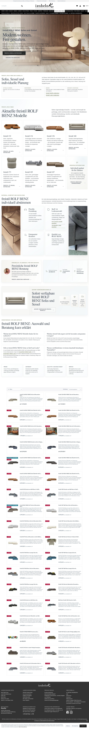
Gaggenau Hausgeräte (27, 695)
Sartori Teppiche (26, 700)
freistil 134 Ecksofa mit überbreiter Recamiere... (69, 647)
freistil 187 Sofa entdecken (52, 186)
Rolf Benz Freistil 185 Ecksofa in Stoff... (67, 600)
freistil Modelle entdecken (13, 53)
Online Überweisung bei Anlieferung (8, 711)
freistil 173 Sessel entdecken (9, 186)
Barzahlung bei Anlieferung (6, 713)
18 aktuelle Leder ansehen (56, 226)
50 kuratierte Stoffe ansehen (57, 222)
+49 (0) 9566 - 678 (28, 714)
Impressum (68, 697)
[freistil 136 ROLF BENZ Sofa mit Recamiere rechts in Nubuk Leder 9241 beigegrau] (51, 399)
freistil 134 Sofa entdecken (30, 150)
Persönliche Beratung (13, 57)
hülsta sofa (3, 695)
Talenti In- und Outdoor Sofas (7, 700)
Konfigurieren (83, 725)
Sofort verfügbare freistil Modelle (42, 310)
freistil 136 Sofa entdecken (52, 150)
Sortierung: (65, 389)
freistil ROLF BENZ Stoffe (25, 352)
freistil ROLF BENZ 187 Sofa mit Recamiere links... (30, 506)
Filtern (10, 389)
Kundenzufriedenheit (48, 692)
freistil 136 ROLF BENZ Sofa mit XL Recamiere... (31, 426)
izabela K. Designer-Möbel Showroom (73, 700)
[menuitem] (12, 6)
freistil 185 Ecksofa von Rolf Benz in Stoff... (30, 489)
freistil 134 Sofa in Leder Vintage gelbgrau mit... (69, 631)
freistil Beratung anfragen (20, 279)
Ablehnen (68, 725)
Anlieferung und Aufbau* (49, 698)
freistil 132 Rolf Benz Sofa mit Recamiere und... (69, 615)
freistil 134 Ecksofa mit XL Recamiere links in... (30, 663)
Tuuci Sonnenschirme (27, 694)
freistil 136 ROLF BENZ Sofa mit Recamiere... (68, 394)
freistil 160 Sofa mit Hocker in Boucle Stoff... (68, 536)
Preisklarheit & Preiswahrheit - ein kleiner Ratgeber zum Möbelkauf (54, 696)
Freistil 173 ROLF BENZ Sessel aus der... (29, 631)
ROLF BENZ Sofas (4, 692)
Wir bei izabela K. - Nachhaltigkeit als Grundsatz (75, 701)
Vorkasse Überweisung (5, 710)
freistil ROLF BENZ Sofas (6, 694)
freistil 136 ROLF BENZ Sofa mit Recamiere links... (30, 395)
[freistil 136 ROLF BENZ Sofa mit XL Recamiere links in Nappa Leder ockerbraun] (51, 431)
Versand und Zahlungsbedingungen (51, 700)
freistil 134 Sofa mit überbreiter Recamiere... (68, 584)
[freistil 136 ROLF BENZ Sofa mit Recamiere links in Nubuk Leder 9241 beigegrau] (13, 399)
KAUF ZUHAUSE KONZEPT (50, 694)
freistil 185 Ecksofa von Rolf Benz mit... (29, 600)
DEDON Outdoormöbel (27, 692)
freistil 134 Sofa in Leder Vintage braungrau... (30, 647)
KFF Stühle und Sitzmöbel (28, 698)
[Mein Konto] (80, 6)
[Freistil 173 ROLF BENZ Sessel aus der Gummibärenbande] (13, 637)
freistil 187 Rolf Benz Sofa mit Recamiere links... (31, 521)
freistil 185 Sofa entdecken (30, 186)
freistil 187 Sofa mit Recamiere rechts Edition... (31, 536)
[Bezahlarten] (3, 708)
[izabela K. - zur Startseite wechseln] (44, 6)
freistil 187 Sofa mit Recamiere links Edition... (68, 521)
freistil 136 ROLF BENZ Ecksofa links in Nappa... (69, 442)
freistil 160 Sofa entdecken (74, 148)
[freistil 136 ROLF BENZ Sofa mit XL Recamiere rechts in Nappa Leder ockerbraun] (13, 431)
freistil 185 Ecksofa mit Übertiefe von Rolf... (30, 615)
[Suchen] (22, 6)
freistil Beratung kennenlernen (76, 182)
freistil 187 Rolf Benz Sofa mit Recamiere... (68, 505)
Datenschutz (68, 695)
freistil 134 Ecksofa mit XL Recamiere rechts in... (69, 663)
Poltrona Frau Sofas (5, 698)
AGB (67, 694)
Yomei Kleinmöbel (26, 697)
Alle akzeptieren (75, 725)
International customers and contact (73, 703)
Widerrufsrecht (69, 698)
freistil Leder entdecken (52, 95)
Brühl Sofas (3, 697)
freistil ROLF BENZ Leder (9, 353)
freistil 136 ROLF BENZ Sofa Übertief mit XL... (30, 410)
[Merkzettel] (77, 6)
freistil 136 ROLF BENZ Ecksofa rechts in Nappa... (31, 442)
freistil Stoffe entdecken (52, 93)
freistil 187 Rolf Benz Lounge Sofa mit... (29, 552)
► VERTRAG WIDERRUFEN (72, 692)
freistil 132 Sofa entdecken (8, 152)
